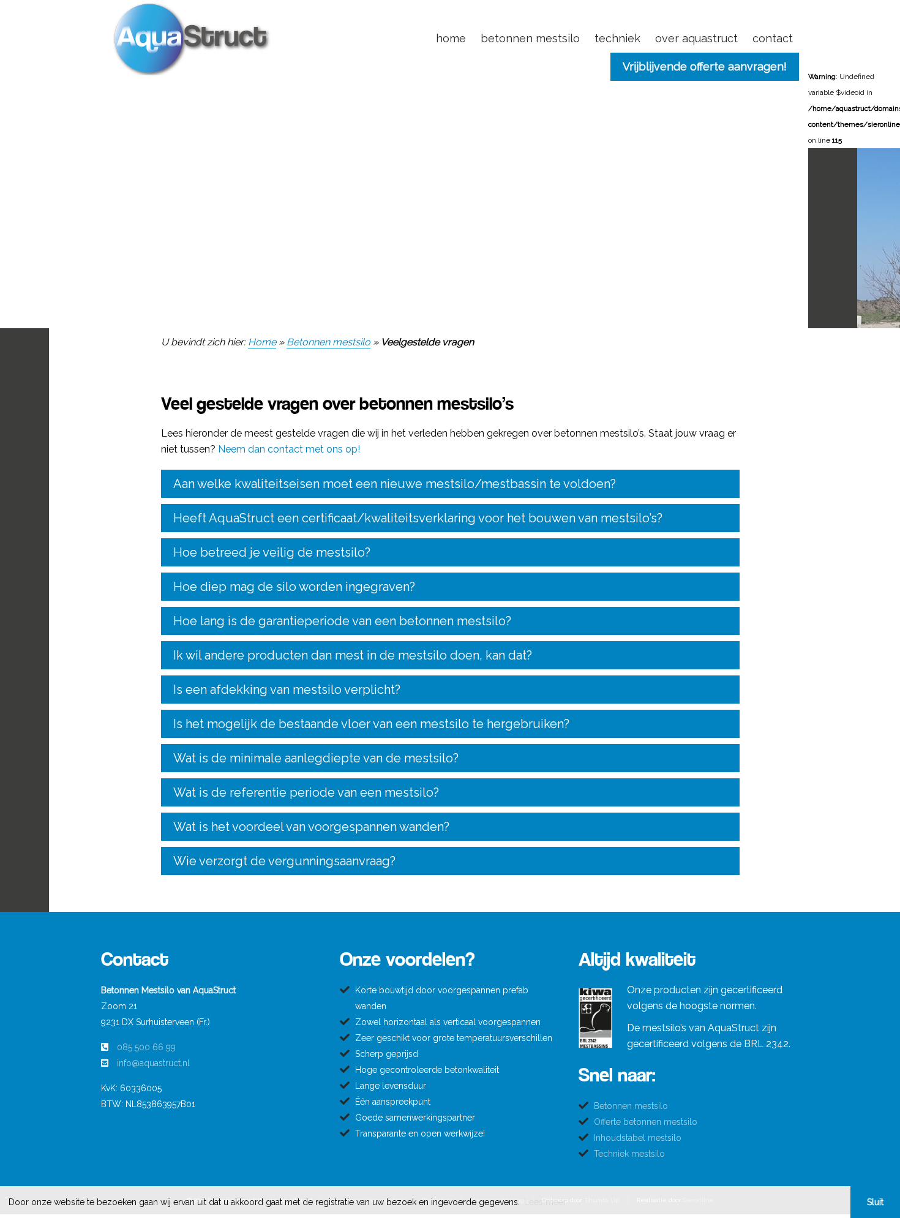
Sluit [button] (875, 1202)
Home (262, 342)
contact (772, 38)
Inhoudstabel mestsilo (637, 1138)
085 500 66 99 (146, 1047)
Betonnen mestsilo (328, 342)
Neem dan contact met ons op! (289, 449)
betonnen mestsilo (530, 38)
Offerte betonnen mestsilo (645, 1122)
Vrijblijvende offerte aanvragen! (705, 66)
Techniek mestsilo (629, 1154)
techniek (617, 38)
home (451, 38)
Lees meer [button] (545, 1202)
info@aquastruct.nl (153, 1063)
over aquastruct (696, 38)
